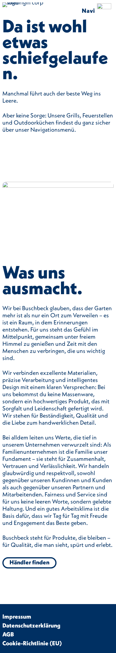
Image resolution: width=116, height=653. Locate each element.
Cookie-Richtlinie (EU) (32, 643)
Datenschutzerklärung (31, 625)
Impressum (16, 616)
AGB (8, 634)
